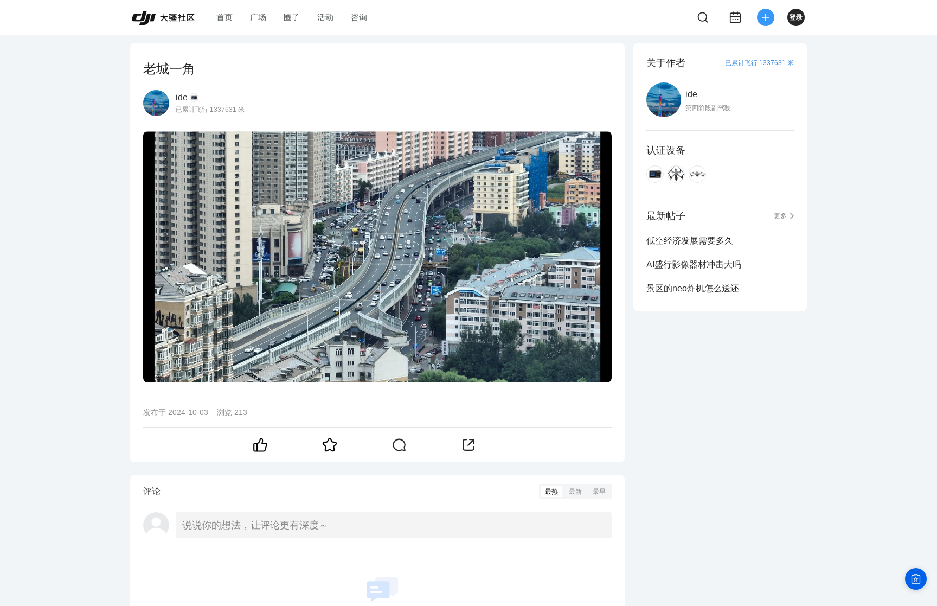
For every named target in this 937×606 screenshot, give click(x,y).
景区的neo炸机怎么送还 (692, 288)
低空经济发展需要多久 (689, 240)
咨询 (359, 17)
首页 (224, 17)
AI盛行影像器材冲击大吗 (693, 264)
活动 (325, 17)
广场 (258, 17)
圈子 (292, 17)
